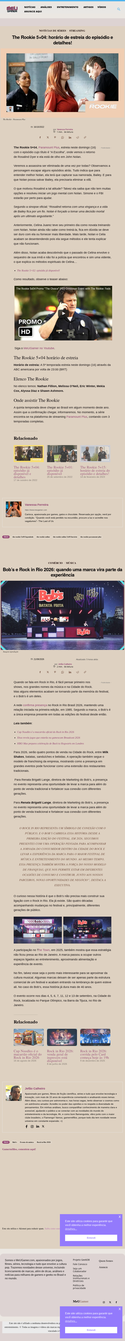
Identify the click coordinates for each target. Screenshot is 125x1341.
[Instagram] (104, 1302)
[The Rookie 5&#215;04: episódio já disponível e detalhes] (29, 453)
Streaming (77, 30)
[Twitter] (110, 1302)
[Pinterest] (55, 137)
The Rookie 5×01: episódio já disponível (60, 470)
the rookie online (43, 537)
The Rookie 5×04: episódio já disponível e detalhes (27, 472)
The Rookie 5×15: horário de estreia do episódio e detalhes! (95, 470)
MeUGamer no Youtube (39, 348)
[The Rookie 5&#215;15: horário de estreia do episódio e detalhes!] (95, 453)
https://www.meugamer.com (36, 510)
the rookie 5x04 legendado (23, 537)
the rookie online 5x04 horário (65, 537)
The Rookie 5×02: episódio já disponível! (38, 270)
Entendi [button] (91, 1330)
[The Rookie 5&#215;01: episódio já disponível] (62, 453)
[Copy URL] (85, 137)
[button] (119, 9)
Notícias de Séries (52, 30)
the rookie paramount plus (90, 537)
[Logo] (12, 9)
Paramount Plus (49, 147)
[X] (47, 137)
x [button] (120, 1308)
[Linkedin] (70, 137)
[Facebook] (40, 137)
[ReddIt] (77, 137)
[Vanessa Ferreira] (13, 512)
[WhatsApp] (62, 137)
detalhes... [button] (71, 1321)
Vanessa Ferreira (65, 129)
